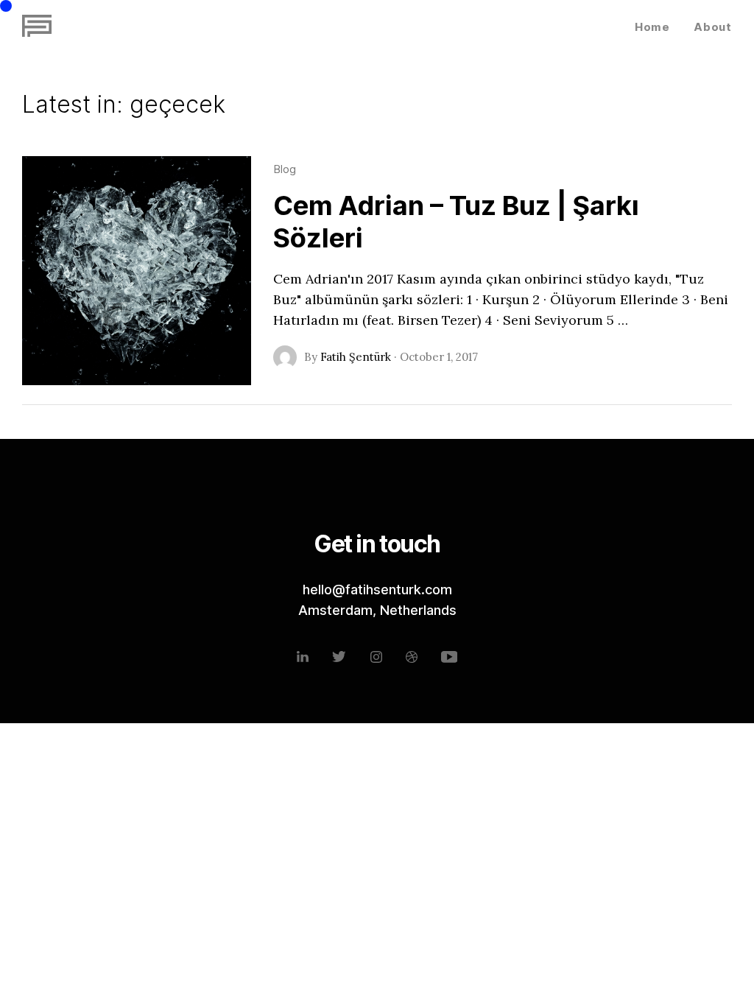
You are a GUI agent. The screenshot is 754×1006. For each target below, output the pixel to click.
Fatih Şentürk (355, 357)
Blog (284, 169)
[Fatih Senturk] (37, 26)
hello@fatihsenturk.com (377, 589)
